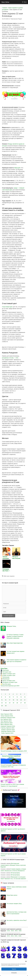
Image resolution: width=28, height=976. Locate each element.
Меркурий (17, 167)
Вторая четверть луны (8, 675)
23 (5, 702)
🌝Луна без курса (6, 684)
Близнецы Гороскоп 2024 (8, 717)
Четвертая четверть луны (9, 682)
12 (17, 697)
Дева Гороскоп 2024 (6, 722)
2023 (8, 930)
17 (9, 700)
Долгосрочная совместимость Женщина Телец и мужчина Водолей (13, 865)
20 (21, 700)
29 (2, 705)
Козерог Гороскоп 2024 (8, 729)
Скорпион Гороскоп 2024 (8, 726)
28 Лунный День (15, 872)
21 (24, 700)
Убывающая (5, 678)
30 (6, 705)
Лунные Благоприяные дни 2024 (10, 685)
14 (24, 697)
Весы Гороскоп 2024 (6, 724)
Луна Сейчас (5, 2)
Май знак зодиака (9, 576)
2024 (12, 930)
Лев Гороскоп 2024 (6, 721)
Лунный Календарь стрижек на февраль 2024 (14, 751)
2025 (16, 930)
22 (2, 702)
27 (21, 702)
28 (24, 702)
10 (9, 697)
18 (13, 700)
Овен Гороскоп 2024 (6, 714)
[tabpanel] (14, 800)
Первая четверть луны (8, 673)
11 (13, 697)
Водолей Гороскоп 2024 (8, 731)
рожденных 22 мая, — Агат (10, 357)
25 (13, 702)
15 (1, 700)
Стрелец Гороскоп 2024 (7, 728)
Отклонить (14, 972)
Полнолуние (5, 677)
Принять (14, 969)
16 (5, 700)
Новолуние (5, 670)
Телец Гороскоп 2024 (7, 716)
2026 (20, 930)
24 (9, 702)
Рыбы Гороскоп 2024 (7, 733)
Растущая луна (6, 672)
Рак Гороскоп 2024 (6, 719)
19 (17, 700)
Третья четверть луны (8, 680)
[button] (26, 961)
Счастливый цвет (7, 306)
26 (17, 702)
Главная (4, 7)
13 (21, 697)
